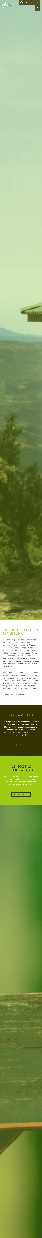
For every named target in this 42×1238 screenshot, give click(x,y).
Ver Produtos (21, 794)
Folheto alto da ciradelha (13, 695)
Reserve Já (21, 745)
